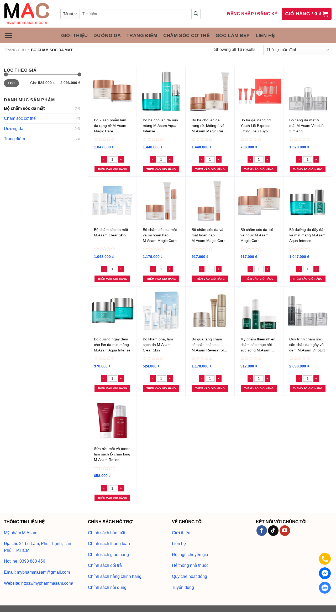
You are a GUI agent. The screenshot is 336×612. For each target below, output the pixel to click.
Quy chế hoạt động (189, 576)
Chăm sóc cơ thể (186, 35)
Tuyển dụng (183, 587)
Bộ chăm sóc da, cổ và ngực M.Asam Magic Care (256, 235)
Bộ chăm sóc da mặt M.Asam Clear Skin (111, 232)
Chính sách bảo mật (106, 533)
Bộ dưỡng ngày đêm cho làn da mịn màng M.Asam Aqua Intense (112, 344)
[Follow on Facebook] (261, 530)
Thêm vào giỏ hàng (112, 169)
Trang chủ (15, 50)
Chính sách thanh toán (109, 543)
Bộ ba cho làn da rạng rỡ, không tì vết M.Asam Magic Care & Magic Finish (208, 126)
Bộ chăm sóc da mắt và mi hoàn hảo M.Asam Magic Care (160, 235)
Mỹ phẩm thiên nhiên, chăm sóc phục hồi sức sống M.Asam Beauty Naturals (258, 345)
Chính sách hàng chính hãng (114, 576)
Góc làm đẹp (233, 35)
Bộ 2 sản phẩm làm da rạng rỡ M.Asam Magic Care (110, 125)
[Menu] (8, 35)
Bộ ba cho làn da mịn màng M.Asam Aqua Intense (160, 125)
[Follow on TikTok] (273, 530)
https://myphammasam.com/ (47, 583)
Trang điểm (142, 35)
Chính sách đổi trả (105, 565)
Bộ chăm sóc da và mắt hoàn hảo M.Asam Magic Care (208, 235)
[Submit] (196, 14)
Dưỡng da (107, 35)
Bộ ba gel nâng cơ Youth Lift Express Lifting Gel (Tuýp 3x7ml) (255, 126)
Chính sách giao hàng (108, 554)
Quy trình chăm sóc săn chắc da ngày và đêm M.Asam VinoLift (307, 344)
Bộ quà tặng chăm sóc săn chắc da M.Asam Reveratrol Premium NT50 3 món (208, 345)
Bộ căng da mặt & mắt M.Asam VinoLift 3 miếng (306, 125)
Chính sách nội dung (107, 587)
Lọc (11, 83)
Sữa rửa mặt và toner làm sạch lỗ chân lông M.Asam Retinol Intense (112, 455)
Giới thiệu (74, 35)
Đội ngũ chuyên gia (190, 554)
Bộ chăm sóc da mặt (24, 108)
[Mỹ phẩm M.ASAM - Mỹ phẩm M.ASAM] (28, 14)
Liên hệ (265, 35)
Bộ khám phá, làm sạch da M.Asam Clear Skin (158, 344)
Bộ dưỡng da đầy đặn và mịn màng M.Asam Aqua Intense (307, 235)
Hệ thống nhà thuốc (190, 565)
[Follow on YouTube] (285, 530)
